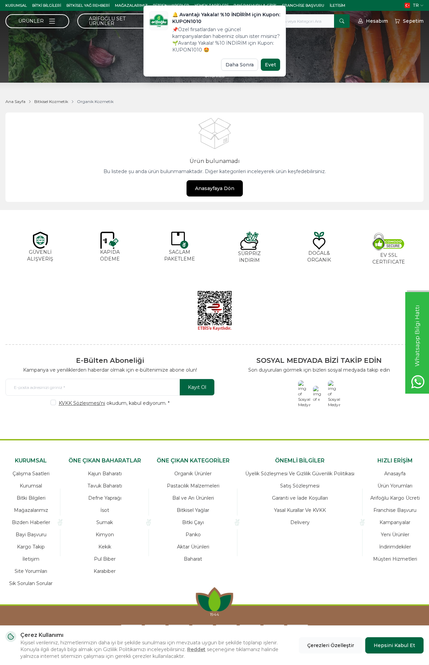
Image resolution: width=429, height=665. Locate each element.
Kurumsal (16, 5)
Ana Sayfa (15, 101)
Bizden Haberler (31, 522)
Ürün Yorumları (394, 486)
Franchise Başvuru (303, 5)
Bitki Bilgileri (46, 5)
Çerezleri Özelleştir (330, 645)
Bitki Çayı (193, 522)
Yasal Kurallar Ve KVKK (300, 510)
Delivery (300, 522)
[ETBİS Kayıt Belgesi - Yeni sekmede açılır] (215, 310)
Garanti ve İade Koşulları (300, 498)
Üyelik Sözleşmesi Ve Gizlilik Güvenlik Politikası (299, 474)
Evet (270, 65)
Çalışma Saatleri (31, 474)
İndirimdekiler (395, 547)
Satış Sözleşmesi (299, 486)
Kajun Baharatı (105, 474)
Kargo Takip (31, 547)
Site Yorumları (31, 571)
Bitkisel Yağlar (193, 510)
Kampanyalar (394, 522)
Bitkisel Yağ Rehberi (88, 5)
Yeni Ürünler (395, 535)
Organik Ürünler (193, 474)
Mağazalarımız (131, 5)
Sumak (104, 522)
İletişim (30, 559)
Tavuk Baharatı (104, 486)
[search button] (342, 21)
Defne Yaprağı (104, 498)
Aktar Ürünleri (193, 547)
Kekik (104, 547)
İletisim (337, 5)
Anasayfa (395, 474)
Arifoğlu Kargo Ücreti (395, 498)
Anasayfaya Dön (214, 188)
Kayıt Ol (197, 387)
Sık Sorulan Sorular (31, 583)
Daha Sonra (240, 65)
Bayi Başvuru (31, 535)
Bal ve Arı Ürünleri (193, 498)
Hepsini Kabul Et (394, 645)
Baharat (193, 559)
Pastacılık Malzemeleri (193, 486)
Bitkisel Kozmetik (51, 101)
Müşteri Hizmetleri (395, 559)
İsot (104, 510)
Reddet (196, 649)
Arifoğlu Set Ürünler (107, 21)
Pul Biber (105, 559)
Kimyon (105, 535)
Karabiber (105, 571)
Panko (193, 535)
